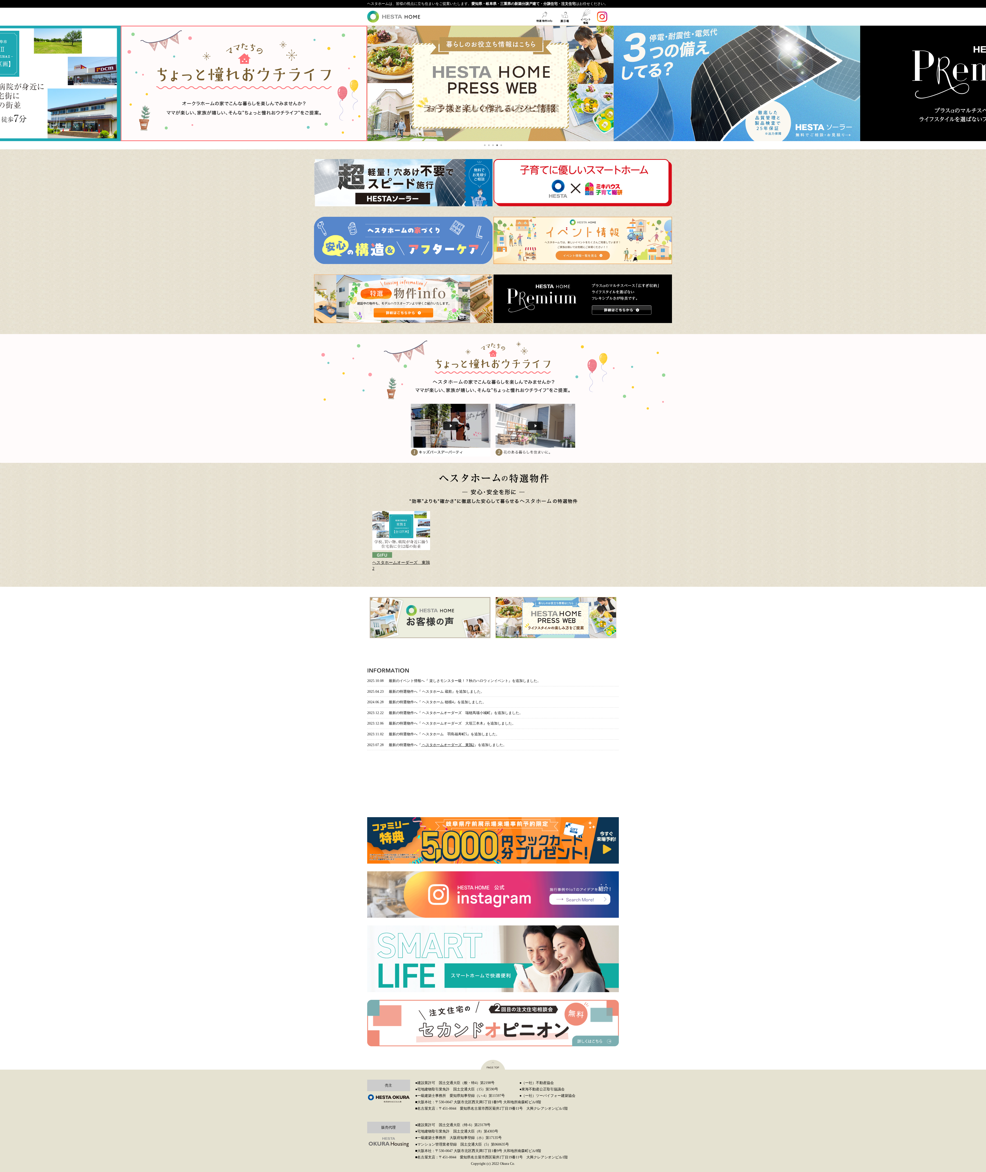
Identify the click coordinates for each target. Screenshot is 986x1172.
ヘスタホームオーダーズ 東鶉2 (401, 565)
